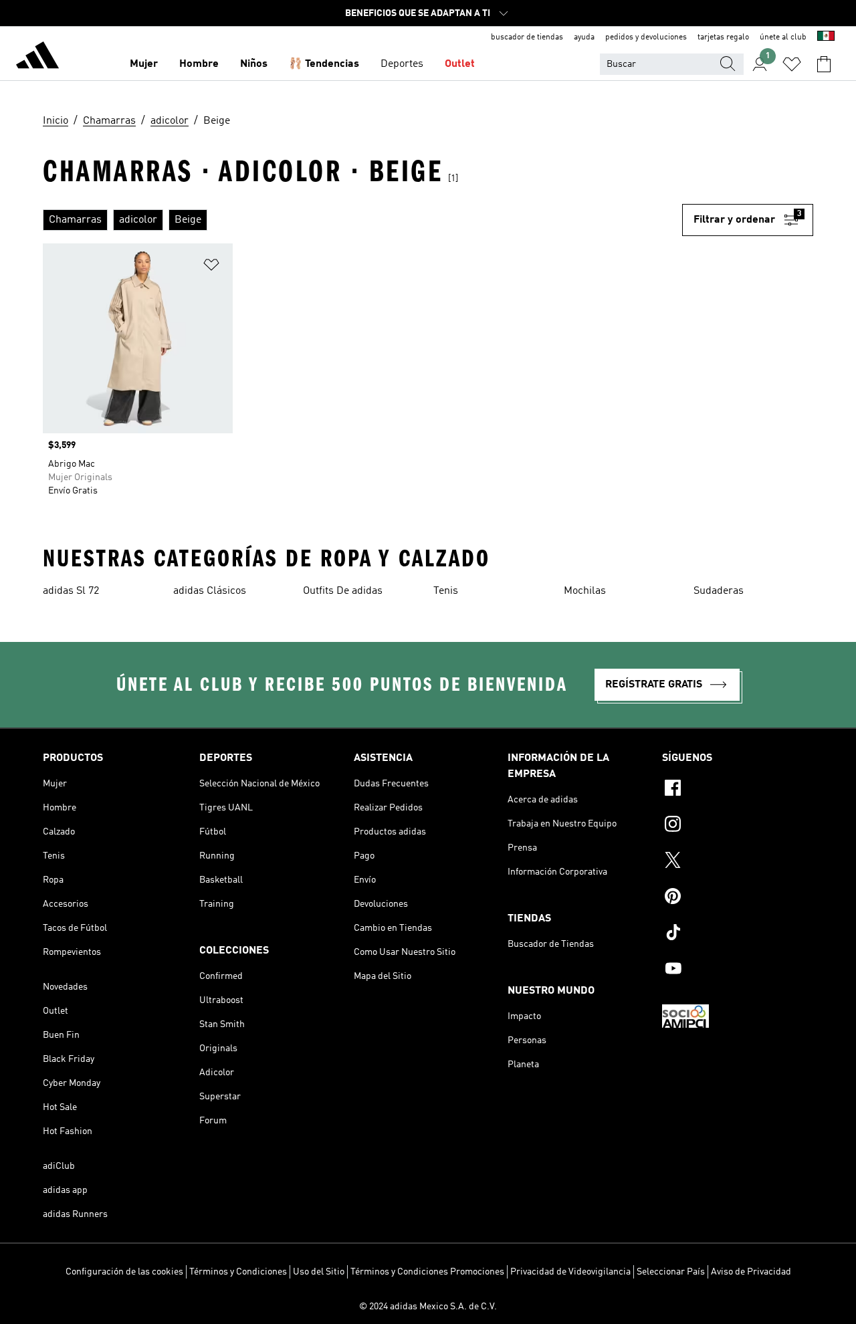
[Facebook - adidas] (737, 790)
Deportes (402, 64)
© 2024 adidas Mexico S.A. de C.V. (428, 1306)
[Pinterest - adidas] (737, 898)
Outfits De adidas (343, 591)
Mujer (144, 64)
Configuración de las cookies (124, 1272)
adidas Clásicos (209, 591)
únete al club (783, 37)
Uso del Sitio (318, 1272)
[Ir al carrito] (824, 64)
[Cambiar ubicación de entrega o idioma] (826, 37)
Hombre (199, 64)
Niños (254, 64)
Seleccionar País (671, 1272)
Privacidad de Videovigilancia (570, 1272)
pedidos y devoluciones (646, 37)
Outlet (460, 64)
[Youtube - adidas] (737, 970)
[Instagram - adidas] (737, 826)
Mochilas (585, 591)
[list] (362, 220)
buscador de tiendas (527, 37)
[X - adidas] (737, 862)
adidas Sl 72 (71, 591)
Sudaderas (718, 591)
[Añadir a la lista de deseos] (211, 267)
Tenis (445, 591)
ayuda (584, 37)
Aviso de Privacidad (751, 1272)
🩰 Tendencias (324, 64)
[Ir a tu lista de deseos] (792, 64)
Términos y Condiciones (238, 1272)
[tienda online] (37, 57)
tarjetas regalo (723, 37)
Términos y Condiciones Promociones (427, 1272)
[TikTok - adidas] (737, 934)
